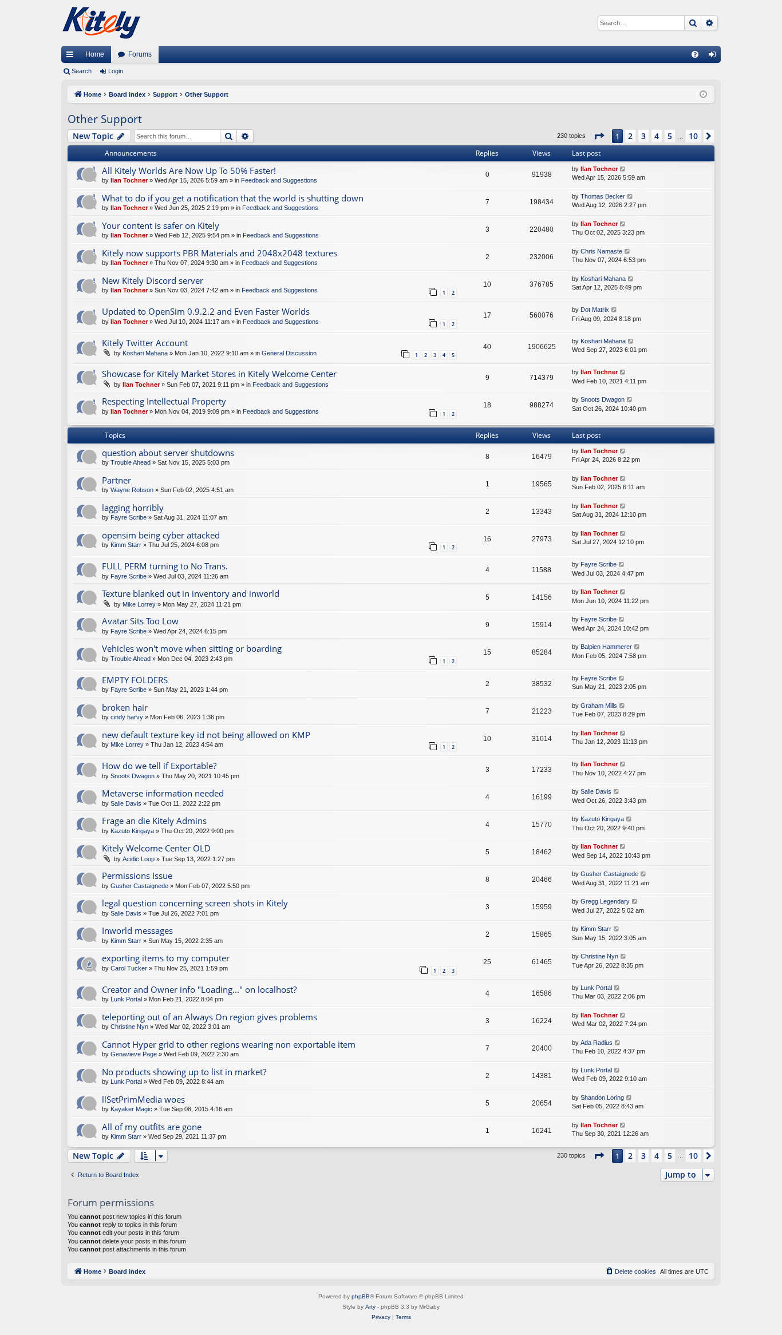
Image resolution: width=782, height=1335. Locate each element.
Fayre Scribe (128, 517)
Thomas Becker (602, 196)
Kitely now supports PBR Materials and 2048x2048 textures (219, 253)
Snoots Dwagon (602, 399)
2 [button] (630, 135)
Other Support (105, 119)
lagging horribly (133, 507)
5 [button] (670, 135)
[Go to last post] (623, 169)
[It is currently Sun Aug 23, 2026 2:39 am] (703, 94)
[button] (598, 136)
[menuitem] (695, 54)
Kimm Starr (125, 544)
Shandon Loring (602, 1097)
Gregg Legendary (605, 901)
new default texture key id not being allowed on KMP (206, 734)
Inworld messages (137, 930)
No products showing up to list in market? (184, 1071)
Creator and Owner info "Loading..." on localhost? (199, 989)
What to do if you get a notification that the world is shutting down (233, 198)
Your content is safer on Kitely (160, 225)
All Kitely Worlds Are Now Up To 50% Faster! (189, 170)
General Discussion (289, 353)
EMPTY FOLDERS (135, 680)
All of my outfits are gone (152, 1126)
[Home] (101, 23)
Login (115, 71)
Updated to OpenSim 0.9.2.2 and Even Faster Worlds (206, 311)
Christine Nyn (599, 956)
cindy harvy (126, 717)
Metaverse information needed (163, 793)
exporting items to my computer (166, 958)
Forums (140, 54)
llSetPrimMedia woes (143, 1099)
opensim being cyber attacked (161, 535)
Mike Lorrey (139, 604)
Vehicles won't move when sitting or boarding (192, 648)
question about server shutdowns (168, 452)
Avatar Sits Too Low (140, 621)
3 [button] (643, 135)
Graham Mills (598, 705)
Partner (116, 480)
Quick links (72, 56)
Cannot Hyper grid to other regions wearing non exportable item (229, 1044)
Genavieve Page (133, 1054)
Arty (370, 1307)
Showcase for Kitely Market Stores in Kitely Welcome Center (219, 373)
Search (82, 71)
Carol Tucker (128, 968)
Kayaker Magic (131, 1109)
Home (94, 54)
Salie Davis (125, 803)
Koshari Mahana (603, 278)
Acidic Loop (139, 858)
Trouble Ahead (130, 462)
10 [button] (693, 135)
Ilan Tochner (129, 180)
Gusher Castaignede (139, 885)
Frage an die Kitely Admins (154, 820)
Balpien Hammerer (606, 646)
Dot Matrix (594, 309)
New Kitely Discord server (152, 280)
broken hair (125, 707)
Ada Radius (596, 1042)
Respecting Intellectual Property (164, 401)
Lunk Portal (126, 999)
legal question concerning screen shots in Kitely (195, 903)
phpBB (360, 1296)
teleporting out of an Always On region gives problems (209, 1017)
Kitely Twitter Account (145, 342)
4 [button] (656, 135)
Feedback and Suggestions (279, 180)
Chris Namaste (601, 251)
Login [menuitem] (714, 56)
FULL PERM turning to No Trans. (165, 566)
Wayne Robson (131, 489)
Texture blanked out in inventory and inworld (190, 593)
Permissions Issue (137, 875)
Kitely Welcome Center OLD (156, 848)
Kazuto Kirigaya (132, 830)
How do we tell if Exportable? (159, 765)
